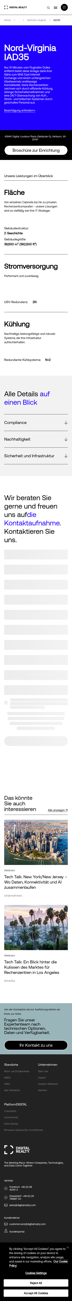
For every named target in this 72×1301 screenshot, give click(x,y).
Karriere (42, 1090)
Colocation (10, 1111)
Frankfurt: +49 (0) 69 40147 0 (20, 1188)
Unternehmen (47, 1064)
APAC (7, 1084)
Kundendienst (12, 1217)
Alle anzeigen (56, 810)
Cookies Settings (36, 1273)
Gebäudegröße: (15, 239)
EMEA (7, 1077)
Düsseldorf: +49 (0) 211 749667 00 (21, 1197)
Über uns (43, 1071)
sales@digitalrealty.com (22, 1205)
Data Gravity (11, 1123)
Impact (42, 1077)
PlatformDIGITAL (15, 1104)
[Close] (68, 1247)
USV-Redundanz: (16, 302)
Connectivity (11, 1117)
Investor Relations (48, 1084)
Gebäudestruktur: (16, 228)
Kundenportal (16, 1231)
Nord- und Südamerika (16, 1071)
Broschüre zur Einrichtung (36, 150)
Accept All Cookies (36, 1293)
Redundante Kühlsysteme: (22, 359)
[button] (36, 422)
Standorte (11, 1064)
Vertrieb (8, 1180)
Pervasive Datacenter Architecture (23, 1130)
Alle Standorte (12, 1090)
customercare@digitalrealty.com (27, 1224)
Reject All (36, 1283)
